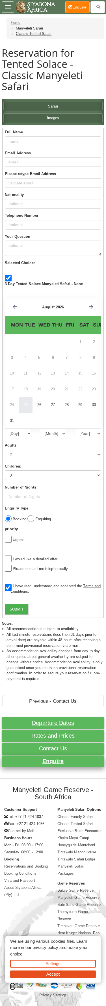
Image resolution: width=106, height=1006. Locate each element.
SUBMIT (17, 609)
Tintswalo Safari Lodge (76, 859)
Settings (53, 963)
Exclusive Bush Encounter (79, 831)
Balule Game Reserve (75, 890)
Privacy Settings (53, 995)
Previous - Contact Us (53, 701)
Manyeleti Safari (29, 28)
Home (15, 22)
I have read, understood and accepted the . (55, 589)
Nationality (14, 195)
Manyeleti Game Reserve (78, 897)
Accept (53, 973)
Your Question (17, 236)
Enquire (53, 761)
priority (11, 529)
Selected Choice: (20, 263)
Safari (53, 106)
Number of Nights (20, 487)
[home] (35, 7)
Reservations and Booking (26, 866)
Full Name (14, 132)
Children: (13, 466)
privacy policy (45, 947)
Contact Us (53, 748)
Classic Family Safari (75, 817)
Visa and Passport (19, 880)
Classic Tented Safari (33, 33)
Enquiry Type (16, 508)
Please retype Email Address (30, 174)
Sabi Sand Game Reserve (79, 904)
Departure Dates (53, 723)
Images (53, 118)
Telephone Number (21, 215)
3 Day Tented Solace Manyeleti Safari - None (44, 284)
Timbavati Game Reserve (78, 926)
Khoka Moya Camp (73, 838)
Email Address (18, 153)
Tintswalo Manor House (76, 852)
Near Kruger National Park (79, 933)
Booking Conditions (20, 873)
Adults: (11, 445)
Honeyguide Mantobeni (76, 845)
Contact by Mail (21, 831)
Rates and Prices (53, 736)
